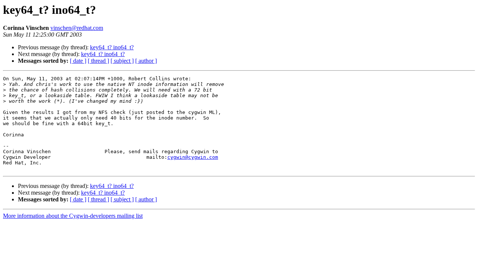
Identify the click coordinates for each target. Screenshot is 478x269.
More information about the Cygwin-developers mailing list (73, 216)
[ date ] (78, 61)
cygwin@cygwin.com (192, 157)
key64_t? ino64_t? (112, 47)
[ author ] (146, 61)
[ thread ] (98, 61)
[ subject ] (122, 61)
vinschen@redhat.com (76, 28)
